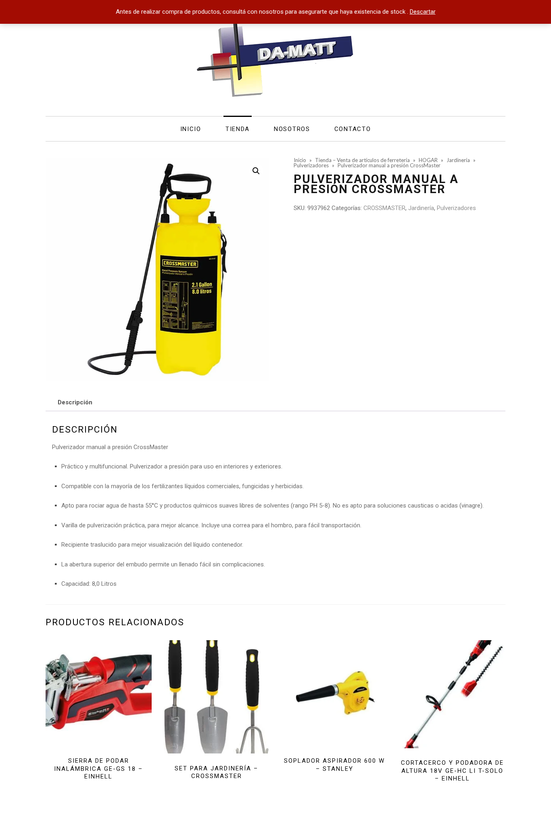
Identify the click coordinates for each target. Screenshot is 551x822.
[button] (256, 171)
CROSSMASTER (384, 208)
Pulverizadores (456, 208)
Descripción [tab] (75, 402)
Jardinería (421, 208)
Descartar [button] (423, 11)
